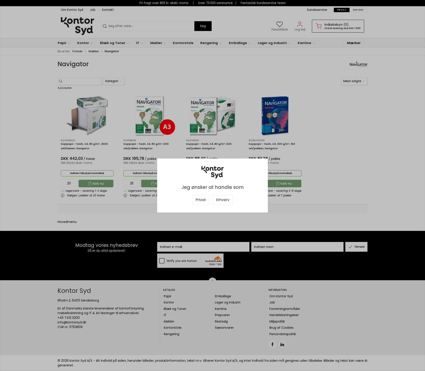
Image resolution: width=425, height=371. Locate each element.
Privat (201, 199)
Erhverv (222, 199)
